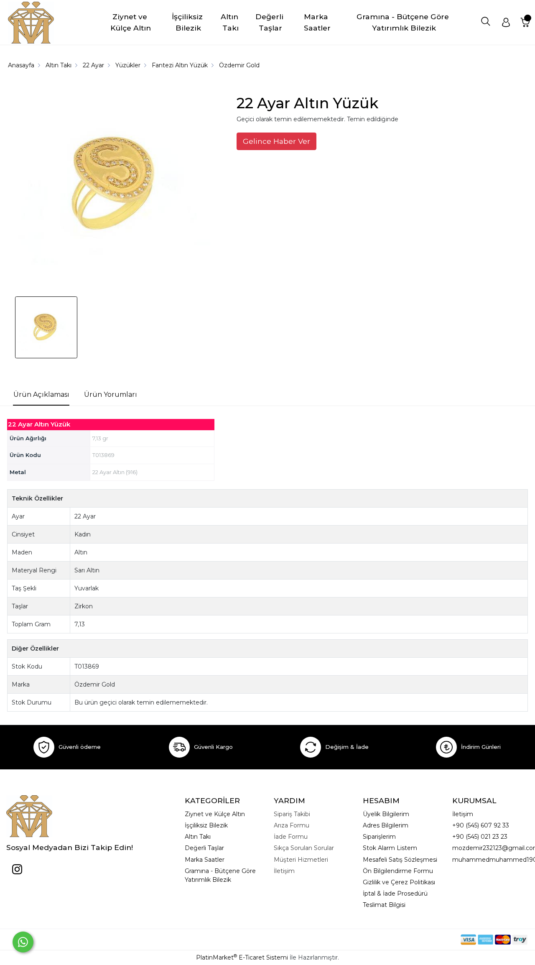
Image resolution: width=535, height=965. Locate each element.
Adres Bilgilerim (385, 825)
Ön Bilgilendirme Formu (398, 871)
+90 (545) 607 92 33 (480, 825)
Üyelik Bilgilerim (386, 814)
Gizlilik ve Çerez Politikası (399, 882)
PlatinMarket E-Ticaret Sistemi (242, 957)
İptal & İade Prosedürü (395, 893)
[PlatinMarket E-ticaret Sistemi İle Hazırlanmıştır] (432, 939)
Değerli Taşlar (204, 848)
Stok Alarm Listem (390, 848)
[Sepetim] (525, 22)
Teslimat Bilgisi (384, 905)
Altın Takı (198, 836)
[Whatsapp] (23, 942)
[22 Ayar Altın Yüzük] (116, 185)
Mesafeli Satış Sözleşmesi (400, 859)
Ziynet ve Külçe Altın (215, 814)
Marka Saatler (204, 859)
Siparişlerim (379, 836)
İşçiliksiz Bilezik (206, 825)
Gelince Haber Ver (276, 141)
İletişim (462, 814)
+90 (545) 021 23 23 (479, 836)
